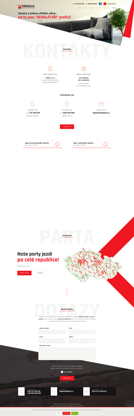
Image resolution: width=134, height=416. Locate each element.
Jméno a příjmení (44, 328)
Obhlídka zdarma (111, 4)
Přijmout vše (74, 413)
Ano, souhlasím (68, 372)
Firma (70, 328)
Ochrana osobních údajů (70, 406)
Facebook (100, 3)
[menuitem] (79, 8)
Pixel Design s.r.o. (59, 406)
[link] (43, 144)
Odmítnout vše (66, 413)
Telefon (71, 337)
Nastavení (59, 413)
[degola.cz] (26, 7)
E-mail (41, 337)
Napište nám (67, 126)
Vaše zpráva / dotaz (44, 345)
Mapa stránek (80, 406)
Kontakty (40, 273)
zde (100, 409)
